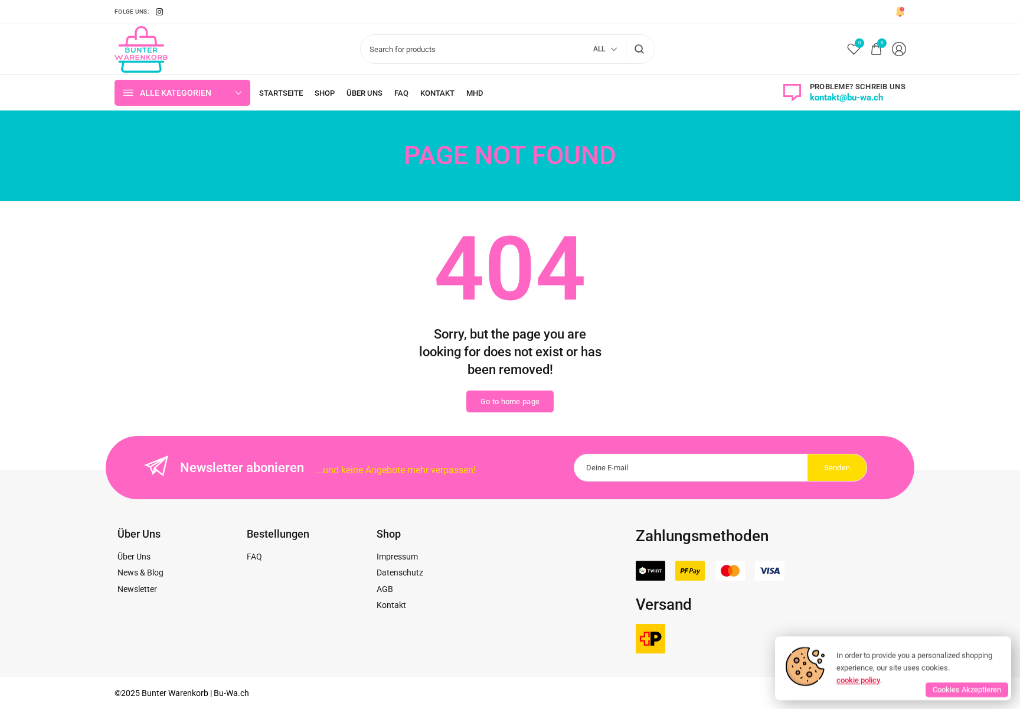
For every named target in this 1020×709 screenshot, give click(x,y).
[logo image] (141, 48)
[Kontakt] (437, 93)
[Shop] (325, 93)
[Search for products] (639, 49)
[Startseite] (281, 93)
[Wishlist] (854, 49)
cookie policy (858, 679)
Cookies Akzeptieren (967, 689)
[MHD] (474, 93)
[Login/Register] (899, 49)
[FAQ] (401, 93)
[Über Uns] (364, 93)
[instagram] (159, 12)
